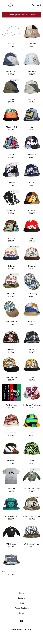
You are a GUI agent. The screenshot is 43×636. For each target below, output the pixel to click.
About (21, 603)
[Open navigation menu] (3, 5)
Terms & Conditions (22, 608)
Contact (21, 613)
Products (21, 598)
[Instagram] (21, 621)
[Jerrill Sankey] (9, 5)
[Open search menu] (33, 5)
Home (21, 593)
